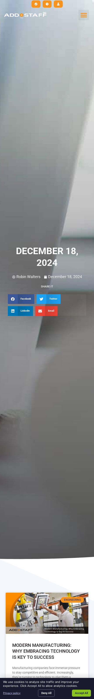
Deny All (46, 693)
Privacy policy (12, 693)
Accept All (81, 693)
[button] (83, 15)
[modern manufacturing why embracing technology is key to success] (47, 613)
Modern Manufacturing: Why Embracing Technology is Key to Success (46, 651)
